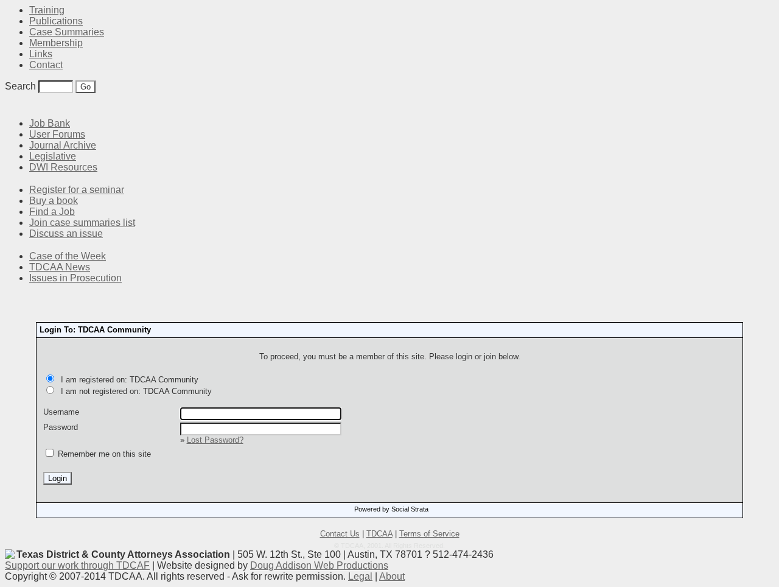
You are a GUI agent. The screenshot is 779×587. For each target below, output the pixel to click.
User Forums (57, 134)
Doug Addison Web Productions (319, 565)
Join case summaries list (82, 222)
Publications (56, 21)
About (392, 576)
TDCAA (379, 533)
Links (40, 54)
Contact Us (340, 533)
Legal (360, 576)
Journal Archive (62, 145)
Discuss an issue (66, 233)
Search (20, 86)
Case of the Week (67, 256)
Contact (46, 65)
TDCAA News (59, 267)
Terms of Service (429, 533)
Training (47, 10)
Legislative (52, 156)
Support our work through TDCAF (77, 565)
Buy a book (53, 200)
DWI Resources (63, 167)
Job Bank (49, 123)
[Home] (12, 105)
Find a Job (52, 211)
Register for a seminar (76, 190)
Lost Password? (215, 440)
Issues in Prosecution (75, 278)
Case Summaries (66, 32)
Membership (56, 43)
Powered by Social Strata (391, 509)
